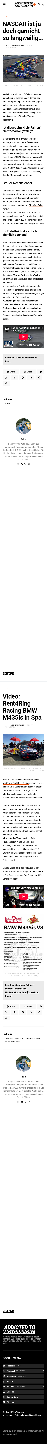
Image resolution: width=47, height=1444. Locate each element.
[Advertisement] (23, 566)
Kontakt (6, 1412)
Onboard (19, 1038)
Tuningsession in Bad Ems (15, 842)
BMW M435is (9, 1038)
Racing (5, 16)
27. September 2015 (17, 725)
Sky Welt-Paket (36, 205)
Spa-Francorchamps (12, 1041)
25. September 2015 (17, 45)
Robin (5, 45)
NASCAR (7, 403)
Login (38, 1415)
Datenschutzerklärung (25, 1415)
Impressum (8, 1415)
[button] (43, 5)
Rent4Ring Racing (34, 1038)
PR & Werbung (17, 1412)
